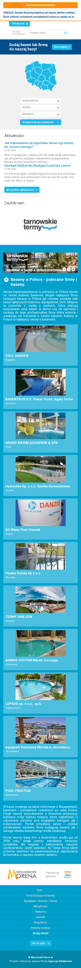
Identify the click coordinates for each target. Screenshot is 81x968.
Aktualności (40, 906)
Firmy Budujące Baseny (40, 895)
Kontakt (40, 917)
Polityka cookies (40, 927)
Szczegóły (60, 46)
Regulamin (40, 922)
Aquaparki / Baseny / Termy (40, 901)
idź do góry (38, 943)
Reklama (40, 911)
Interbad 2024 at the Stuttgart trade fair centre (37, 165)
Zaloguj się (17, 23)
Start (39, 890)
